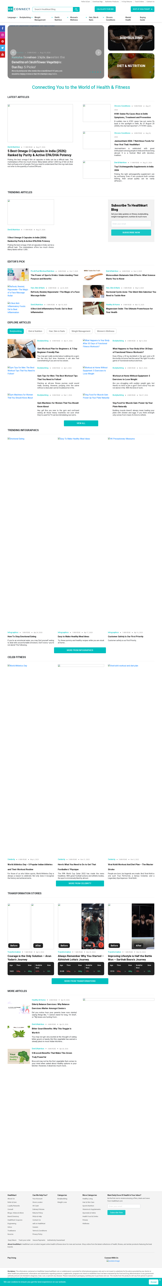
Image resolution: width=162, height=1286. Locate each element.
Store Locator (38, 1202)
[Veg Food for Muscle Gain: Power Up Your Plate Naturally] (97, 396)
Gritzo (10, 1227)
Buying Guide (143, 18)
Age (11, 965)
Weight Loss (62, 1202)
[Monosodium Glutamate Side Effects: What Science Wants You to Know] (93, 274)
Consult (10, 1209)
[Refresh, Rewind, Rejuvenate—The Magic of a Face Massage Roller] (18, 291)
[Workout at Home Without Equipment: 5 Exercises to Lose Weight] (97, 370)
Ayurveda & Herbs (89, 1213)
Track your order (24, 1240)
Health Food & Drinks (90, 1216)
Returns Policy (38, 1213)
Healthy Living (88, 1199)
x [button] (160, 1280)
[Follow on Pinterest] (2, 41)
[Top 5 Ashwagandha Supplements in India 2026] (96, 169)
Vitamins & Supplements (91, 1209)
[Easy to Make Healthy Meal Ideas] (81, 532)
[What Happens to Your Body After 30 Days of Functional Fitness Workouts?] (97, 343)
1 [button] (90, 72)
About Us (11, 1199)
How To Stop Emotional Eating (22, 636)
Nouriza (10, 1234)
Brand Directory (13, 1216)
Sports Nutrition (88, 1206)
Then (18, 965)
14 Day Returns (126, 2)
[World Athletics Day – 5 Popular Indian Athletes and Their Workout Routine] (31, 759)
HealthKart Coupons (15, 1220)
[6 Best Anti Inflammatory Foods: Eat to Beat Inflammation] (18, 308)
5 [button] (100, 72)
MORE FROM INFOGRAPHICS (80, 650)
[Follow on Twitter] (2, 48)
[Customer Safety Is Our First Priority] (131, 532)
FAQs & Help (37, 1216)
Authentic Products (112, 2)
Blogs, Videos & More (16, 1213)
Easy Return (12, 1240)
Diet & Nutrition (58, 18)
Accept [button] (154, 1282)
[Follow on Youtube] (2, 54)
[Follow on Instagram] (2, 35)
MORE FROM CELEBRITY (80, 883)
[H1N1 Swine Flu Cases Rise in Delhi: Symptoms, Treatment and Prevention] (96, 113)
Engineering (12, 1223)
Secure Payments (38, 1240)
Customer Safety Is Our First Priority (125, 636)
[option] (56, 52)
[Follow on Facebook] (2, 28)
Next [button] (98, 52)
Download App (98, 2)
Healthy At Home (113, 305)
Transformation (14, 952)
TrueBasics (12, 1231)
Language (12, 17)
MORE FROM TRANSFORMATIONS (80, 981)
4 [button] (98, 72)
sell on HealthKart (39, 1223)
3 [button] (95, 72)
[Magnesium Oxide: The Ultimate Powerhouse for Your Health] (93, 308)
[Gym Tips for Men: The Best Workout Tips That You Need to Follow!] (21, 370)
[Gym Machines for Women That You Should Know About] (21, 396)
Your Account (37, 1199)
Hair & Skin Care (88, 1202)
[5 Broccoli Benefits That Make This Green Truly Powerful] (19, 1056)
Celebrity (11, 859)
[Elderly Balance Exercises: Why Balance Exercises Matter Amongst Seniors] (19, 1007)
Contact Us (150, 2)
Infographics (13, 632)
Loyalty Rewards (14, 1206)
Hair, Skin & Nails (93, 18)
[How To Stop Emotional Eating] (31, 532)
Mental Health (128, 18)
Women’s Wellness (74, 18)
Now (30, 965)
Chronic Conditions (110, 18)
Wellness (86, 1223)
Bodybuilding (25, 17)
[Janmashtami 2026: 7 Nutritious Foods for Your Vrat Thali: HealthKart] (96, 140)
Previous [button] (13, 52)
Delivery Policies (38, 1209)
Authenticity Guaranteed (56, 1240)
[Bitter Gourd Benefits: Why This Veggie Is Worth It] (19, 1032)
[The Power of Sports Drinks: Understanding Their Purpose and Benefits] (18, 274)
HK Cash (36, 1206)
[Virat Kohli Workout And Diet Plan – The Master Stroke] (131, 759)
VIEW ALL (81, 423)
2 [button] (93, 72)
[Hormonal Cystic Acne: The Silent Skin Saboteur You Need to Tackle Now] (93, 291)
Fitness (85, 1220)
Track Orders (139, 2)
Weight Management (40, 18)
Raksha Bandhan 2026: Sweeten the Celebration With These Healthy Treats (38, 62)
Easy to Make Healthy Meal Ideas (73, 636)
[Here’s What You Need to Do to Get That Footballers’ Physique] (81, 759)
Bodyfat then (39, 966)
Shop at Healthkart (141, 9)
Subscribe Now (131, 232)
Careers (35, 1227)
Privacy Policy (37, 1234)
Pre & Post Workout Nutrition (42, 271)
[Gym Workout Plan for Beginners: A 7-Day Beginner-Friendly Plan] (21, 348)
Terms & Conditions (40, 1231)
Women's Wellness (105, 331)
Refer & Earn (85, 2)
